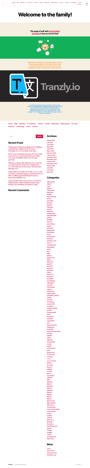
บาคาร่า (49, 359)
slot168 (49, 310)
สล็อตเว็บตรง (50, 405)
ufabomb (49, 340)
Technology (74, 2)
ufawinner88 (51, 342)
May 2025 (50, 172)
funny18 (49, 209)
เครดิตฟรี (49, 417)
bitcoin (49, 198)
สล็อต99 (49, 392)
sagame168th (51, 293)
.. (2, 2)
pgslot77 (49, 264)
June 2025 (50, 170)
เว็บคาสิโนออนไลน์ (52, 426)
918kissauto (50, 190)
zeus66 (49, 346)
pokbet (49, 272)
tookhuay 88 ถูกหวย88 (53, 331)
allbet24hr (50, 192)
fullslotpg (50, 207)
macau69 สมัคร (51, 245)
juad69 (49, 226)
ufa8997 (49, 335)
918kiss (49, 188)
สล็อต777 (49, 388)
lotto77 (49, 243)
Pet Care (61, 2)
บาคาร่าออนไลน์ (51, 361)
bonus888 (50, 201)
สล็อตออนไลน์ (51, 401)
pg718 (49, 249)
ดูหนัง (48, 350)
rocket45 (49, 285)
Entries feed (50, 451)
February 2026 (51, 153)
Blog (18, 2)
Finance (36, 2)
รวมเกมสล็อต (50, 375)
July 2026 (50, 142)
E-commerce (29, 2)
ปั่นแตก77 (49, 367)
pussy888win (51, 281)
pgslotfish (50, 270)
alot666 (49, 194)
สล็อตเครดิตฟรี (51, 403)
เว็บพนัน (49, 428)
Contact (79, 4)
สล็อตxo (49, 396)
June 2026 (50, 144)
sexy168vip (50, 302)
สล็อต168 (49, 382)
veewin (49, 344)
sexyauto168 (51, 304)
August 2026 (51, 140)
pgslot (49, 260)
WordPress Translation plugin (44, 106)
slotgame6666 (51, 312)
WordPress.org (51, 455)
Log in (49, 448)
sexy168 (49, 300)
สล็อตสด (49, 399)
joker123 (49, 222)
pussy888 (50, 279)
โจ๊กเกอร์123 (50, 439)
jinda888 (49, 220)
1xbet (48, 186)
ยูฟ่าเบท (49, 373)
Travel (79, 2)
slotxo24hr (50, 316)
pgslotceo (50, 268)
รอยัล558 (49, 378)
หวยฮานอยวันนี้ (51, 411)
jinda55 (49, 217)
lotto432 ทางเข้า (52, 241)
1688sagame (51, 182)
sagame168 (50, 291)
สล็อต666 (50, 386)
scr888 (49, 297)
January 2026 (51, 155)
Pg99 (48, 253)
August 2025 (51, 165)
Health (41, 2)
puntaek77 (50, 276)
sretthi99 (50, 319)
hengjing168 (51, 213)
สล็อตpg (49, 394)
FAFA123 (49, 205)
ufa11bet (49, 333)
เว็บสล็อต (49, 430)
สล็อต (48, 380)
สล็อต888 (50, 390)
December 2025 (52, 157)
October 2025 (51, 161)
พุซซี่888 (49, 369)
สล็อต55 (49, 384)
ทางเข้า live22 (51, 354)
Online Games (54, 2)
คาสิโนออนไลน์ (51, 348)
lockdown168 (51, 236)
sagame (49, 289)
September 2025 (52, 163)
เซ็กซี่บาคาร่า (50, 420)
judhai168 (50, 228)
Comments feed (52, 453)
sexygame (50, 306)
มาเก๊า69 (49, 371)
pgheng (49, 255)
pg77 (48, 251)
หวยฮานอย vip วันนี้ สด (53, 409)
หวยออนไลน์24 (51, 407)
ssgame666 (50, 321)
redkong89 (50, 283)
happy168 (50, 211)
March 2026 (50, 151)
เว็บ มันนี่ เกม (50, 424)
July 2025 (50, 168)
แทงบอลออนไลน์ (51, 436)
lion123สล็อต (50, 232)
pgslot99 (49, 266)
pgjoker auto (51, 257)
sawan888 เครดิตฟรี (53, 295)
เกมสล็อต (49, 415)
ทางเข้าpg (50, 356)
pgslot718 (50, 262)
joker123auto (51, 224)
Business (22, 2)
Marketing (46, 2)
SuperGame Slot (52, 325)
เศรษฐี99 (49, 432)
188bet (49, 184)
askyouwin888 (51, 196)
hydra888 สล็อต (51, 215)
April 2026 (50, 149)
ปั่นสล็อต (49, 363)
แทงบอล (49, 434)
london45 (50, 239)
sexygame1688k (52, 308)
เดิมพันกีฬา (50, 422)
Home (13, 2)
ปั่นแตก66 (50, 365)
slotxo (49, 314)
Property (67, 2)
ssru (48, 323)
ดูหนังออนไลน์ (51, 352)
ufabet (49, 337)
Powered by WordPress (20, 464)
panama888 (50, 247)
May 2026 (50, 147)
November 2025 (52, 159)
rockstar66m (51, 287)
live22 (49, 234)
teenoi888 (50, 329)
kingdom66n (51, 230)
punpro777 (50, 274)
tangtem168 (50, 327)
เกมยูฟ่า (49, 413)
